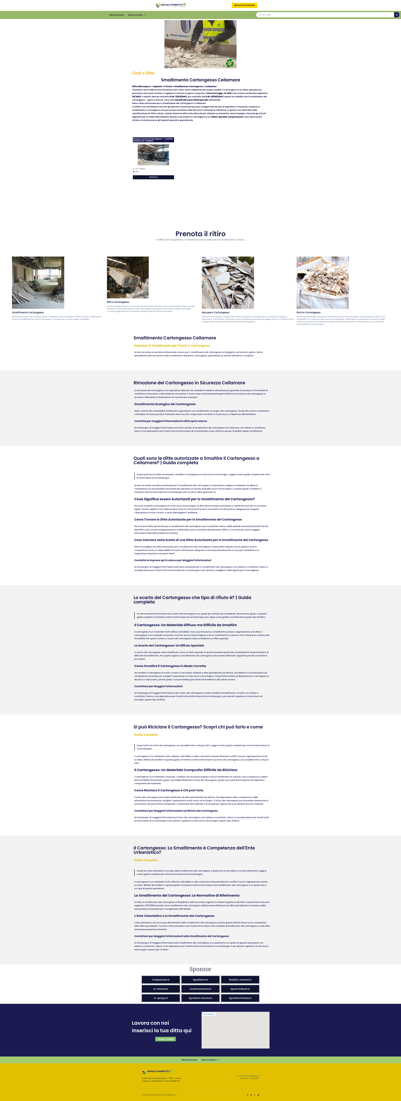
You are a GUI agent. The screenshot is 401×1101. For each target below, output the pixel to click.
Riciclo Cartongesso (309, 312)
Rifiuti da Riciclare (116, 15)
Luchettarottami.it (200, 988)
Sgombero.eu (200, 979)
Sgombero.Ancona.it (200, 998)
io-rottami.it (160, 988)
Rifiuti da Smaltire (135, 15)
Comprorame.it (161, 979)
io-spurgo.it (161, 998)
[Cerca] (396, 14)
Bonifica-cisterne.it (240, 979)
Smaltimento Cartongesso (28, 312)
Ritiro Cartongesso (118, 302)
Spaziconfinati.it (240, 988)
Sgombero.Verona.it (240, 998)
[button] (244, 5)
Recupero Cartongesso (216, 312)
